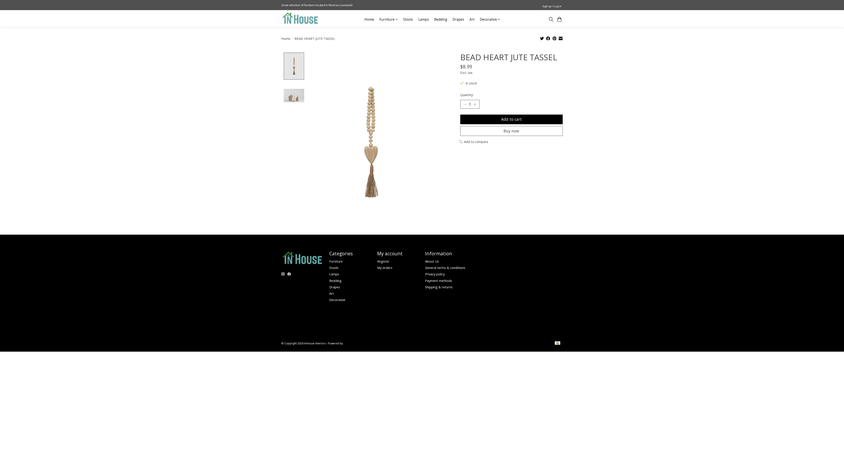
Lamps (423, 19)
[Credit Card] (557, 343)
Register (383, 261)
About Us (432, 261)
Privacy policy (435, 274)
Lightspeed (350, 343)
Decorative (337, 300)
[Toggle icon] (551, 19)
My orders (384, 267)
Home (369, 19)
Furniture (336, 261)
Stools (408, 19)
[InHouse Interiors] (300, 18)
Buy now (511, 130)
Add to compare (476, 141)
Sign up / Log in (551, 6)
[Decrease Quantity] (465, 104)
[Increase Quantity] (475, 104)
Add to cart (511, 119)
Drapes (458, 19)
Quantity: (466, 95)
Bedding (440, 19)
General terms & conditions (445, 267)
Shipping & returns (439, 287)
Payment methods (438, 280)
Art (472, 19)
